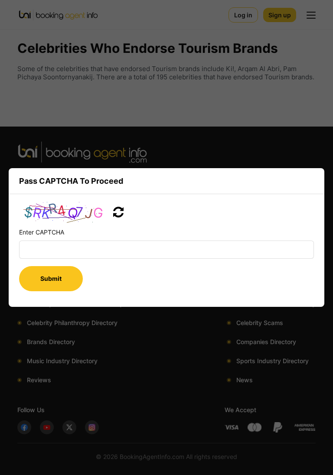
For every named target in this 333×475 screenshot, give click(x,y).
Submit (51, 278)
